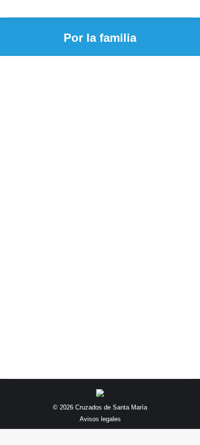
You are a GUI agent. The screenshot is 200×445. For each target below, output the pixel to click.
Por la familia (40, 221)
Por (108, 221)
